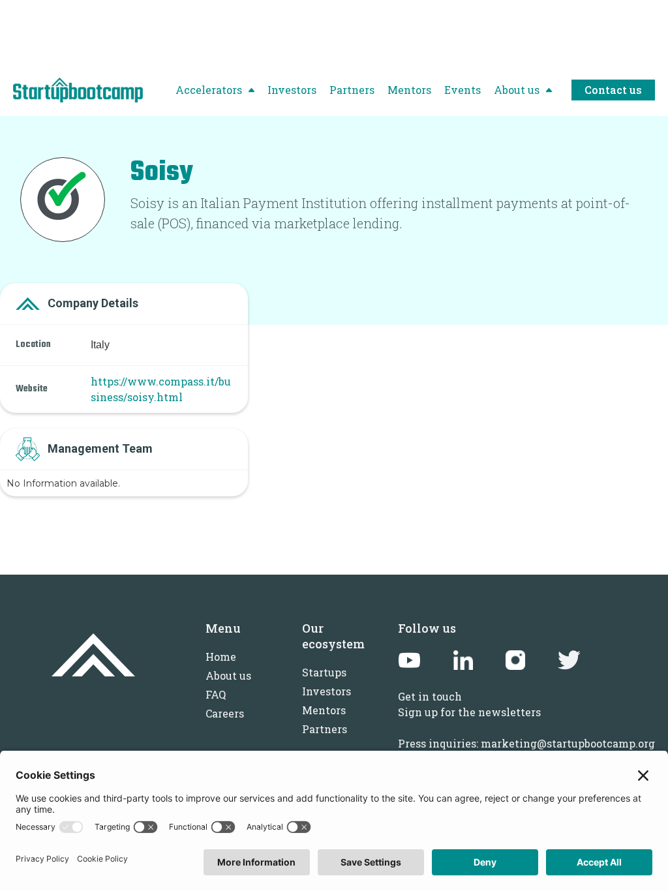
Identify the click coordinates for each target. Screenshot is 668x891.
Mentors (324, 710)
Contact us (613, 90)
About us (228, 675)
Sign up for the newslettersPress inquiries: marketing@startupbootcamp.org (526, 727)
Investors (326, 691)
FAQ (215, 694)
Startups (324, 672)
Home (220, 656)
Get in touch (430, 696)
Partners (324, 729)
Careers (224, 713)
